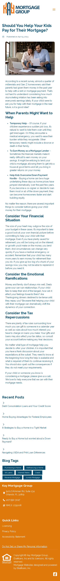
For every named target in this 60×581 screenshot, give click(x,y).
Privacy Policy (9, 531)
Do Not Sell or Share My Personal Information (24, 546)
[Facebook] (55, 574)
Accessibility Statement (13, 537)
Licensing (7, 526)
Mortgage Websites (24, 565)
